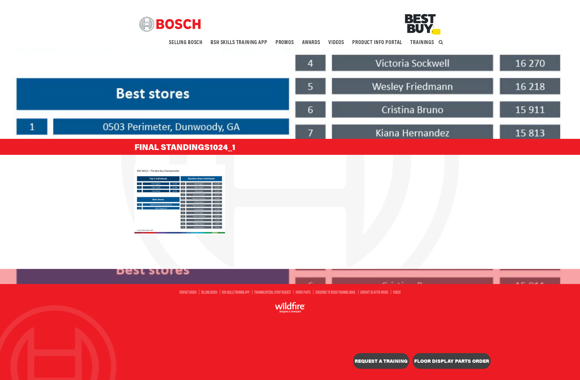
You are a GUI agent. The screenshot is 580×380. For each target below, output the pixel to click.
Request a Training (381, 360)
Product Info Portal (377, 42)
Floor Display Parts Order (451, 360)
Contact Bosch (187, 292)
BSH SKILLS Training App (239, 42)
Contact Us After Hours (374, 292)
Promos (285, 42)
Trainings (422, 42)
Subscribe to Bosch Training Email (335, 292)
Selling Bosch (185, 42)
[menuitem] (185, 42)
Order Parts (303, 292)
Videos (336, 42)
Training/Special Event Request (272, 292)
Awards (311, 42)
